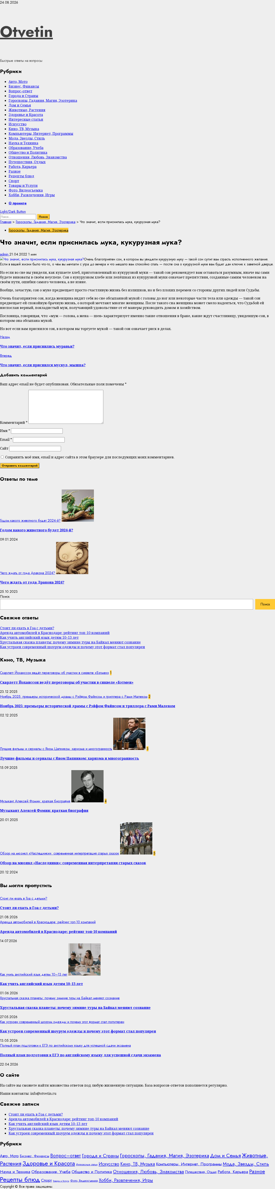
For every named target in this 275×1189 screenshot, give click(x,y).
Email (6, 439)
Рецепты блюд (21, 176)
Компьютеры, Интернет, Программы (41, 133)
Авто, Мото (18, 81)
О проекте (18, 203)
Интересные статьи (26, 119)
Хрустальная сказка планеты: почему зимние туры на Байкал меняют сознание (70, 642)
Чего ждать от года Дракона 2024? (27, 572)
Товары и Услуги (23, 185)
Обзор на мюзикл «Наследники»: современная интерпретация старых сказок (59, 853)
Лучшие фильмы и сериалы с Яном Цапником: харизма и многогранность (56, 748)
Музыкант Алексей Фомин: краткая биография (35, 801)
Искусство (17, 124)
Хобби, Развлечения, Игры (32, 195)
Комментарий (14, 422)
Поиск (5, 596)
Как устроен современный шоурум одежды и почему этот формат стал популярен (72, 647)
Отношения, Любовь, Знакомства (38, 157)
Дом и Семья (20, 105)
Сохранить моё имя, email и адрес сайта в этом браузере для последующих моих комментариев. (89, 457)
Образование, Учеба (26, 147)
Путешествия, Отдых (27, 162)
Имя (5, 430)
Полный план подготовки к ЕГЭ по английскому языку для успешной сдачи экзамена (65, 1045)
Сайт (4, 448)
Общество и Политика (28, 152)
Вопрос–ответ (20, 91)
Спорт (14, 180)
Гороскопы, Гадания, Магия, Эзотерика (43, 100)
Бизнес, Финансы (24, 86)
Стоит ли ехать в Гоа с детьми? (27, 628)
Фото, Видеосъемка (26, 190)
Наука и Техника (23, 143)
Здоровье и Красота (26, 114)
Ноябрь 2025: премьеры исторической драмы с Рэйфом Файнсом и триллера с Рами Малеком (73, 696)
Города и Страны (23, 95)
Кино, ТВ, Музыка (24, 128)
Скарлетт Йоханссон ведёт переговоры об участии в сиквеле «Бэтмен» (54, 672)
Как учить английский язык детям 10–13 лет (39, 637)
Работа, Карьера (23, 166)
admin (4, 254)
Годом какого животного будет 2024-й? (30, 520)
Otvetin (26, 31)
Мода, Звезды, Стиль (27, 138)
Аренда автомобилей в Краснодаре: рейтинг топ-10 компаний (55, 632)
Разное (15, 171)
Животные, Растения (27, 110)
